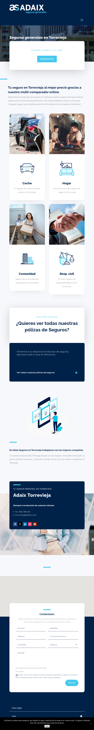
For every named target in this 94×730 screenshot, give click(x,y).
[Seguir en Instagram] (30, 524)
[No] (91, 724)
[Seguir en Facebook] (15, 524)
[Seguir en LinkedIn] (25, 524)
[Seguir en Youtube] (35, 524)
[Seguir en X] (20, 524)
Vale (47, 726)
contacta (47, 59)
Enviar (72, 683)
